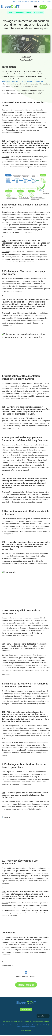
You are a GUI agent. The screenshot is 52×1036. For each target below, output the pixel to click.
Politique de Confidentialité (10, 1024)
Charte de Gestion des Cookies (26, 1026)
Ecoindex (41, 1016)
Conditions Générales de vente (28, 1024)
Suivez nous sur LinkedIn (26, 977)
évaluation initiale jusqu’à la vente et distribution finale (22, 81)
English (49, 1)
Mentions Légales (43, 1024)
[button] (35, 7)
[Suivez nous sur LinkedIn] (26, 972)
